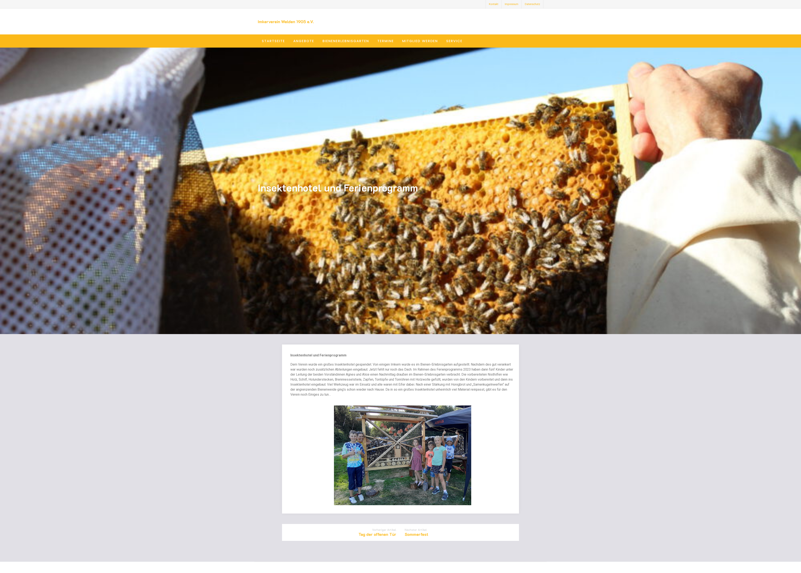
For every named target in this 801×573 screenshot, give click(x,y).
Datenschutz (532, 4)
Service (454, 41)
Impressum (511, 4)
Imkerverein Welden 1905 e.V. (286, 21)
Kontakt (493, 4)
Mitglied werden (420, 41)
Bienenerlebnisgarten (345, 41)
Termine (385, 41)
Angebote (303, 41)
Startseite (273, 41)
